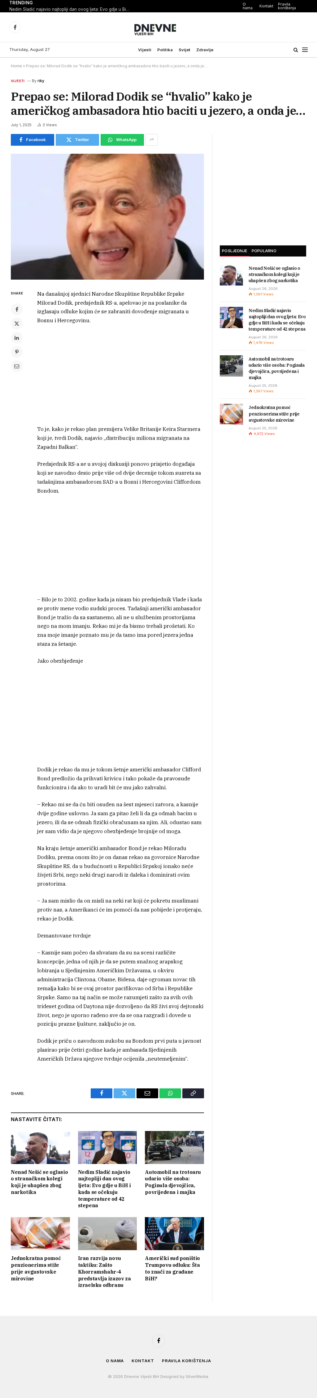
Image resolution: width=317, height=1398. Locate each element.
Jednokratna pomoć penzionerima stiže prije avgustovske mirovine (36, 1268)
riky (40, 80)
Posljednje (234, 250)
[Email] (17, 366)
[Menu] (305, 50)
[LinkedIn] (17, 338)
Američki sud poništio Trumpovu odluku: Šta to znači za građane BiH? (172, 1268)
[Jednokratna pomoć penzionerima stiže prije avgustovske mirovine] (40, 1233)
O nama (248, 6)
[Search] (295, 50)
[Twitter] (17, 323)
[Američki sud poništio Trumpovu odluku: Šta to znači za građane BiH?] (174, 1233)
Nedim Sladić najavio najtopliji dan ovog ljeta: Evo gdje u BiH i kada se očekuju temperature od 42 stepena (71, 9)
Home (16, 66)
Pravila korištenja (287, 6)
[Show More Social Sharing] (151, 140)
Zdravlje (204, 49)
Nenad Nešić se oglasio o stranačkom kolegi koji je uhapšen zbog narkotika (39, 1182)
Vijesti (144, 49)
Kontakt (266, 6)
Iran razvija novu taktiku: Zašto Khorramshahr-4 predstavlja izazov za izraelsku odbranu (104, 1271)
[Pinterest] (17, 352)
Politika (165, 49)
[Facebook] (17, 309)
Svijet (184, 49)
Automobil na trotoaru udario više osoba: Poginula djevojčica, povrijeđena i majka (173, 1182)
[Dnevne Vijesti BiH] (159, 27)
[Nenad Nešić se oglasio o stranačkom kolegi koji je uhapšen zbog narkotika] (40, 1147)
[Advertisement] (121, 376)
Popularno (264, 250)
